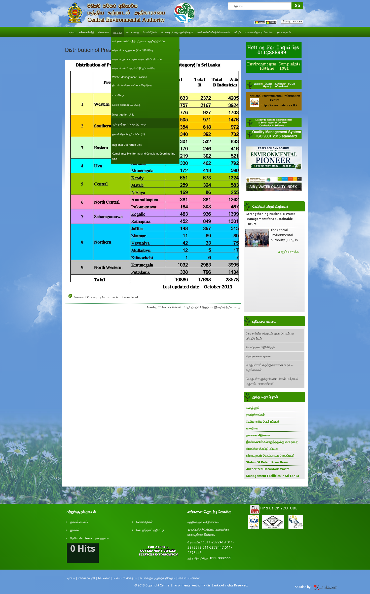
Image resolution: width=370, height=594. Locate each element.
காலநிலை (252, 428)
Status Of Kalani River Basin (267, 462)
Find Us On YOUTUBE (278, 507)
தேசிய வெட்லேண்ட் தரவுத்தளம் (89, 538)
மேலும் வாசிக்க (288, 251)
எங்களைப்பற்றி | (87, 578)
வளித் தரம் (253, 408)
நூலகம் (75, 530)
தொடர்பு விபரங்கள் (189, 578)
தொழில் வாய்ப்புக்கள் (258, 356)
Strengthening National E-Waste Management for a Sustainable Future (270, 219)
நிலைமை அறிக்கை (258, 435)
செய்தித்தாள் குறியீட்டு (150, 530)
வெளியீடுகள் (144, 522)
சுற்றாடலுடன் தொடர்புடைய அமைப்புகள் (270, 455)
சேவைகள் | (105, 578)
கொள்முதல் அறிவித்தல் (260, 347)
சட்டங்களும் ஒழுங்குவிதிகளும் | (158, 578)
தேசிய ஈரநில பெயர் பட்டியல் (262, 421)
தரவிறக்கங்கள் (255, 415)
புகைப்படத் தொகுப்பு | (126, 578)
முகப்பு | (72, 578)
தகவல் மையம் (79, 522)
